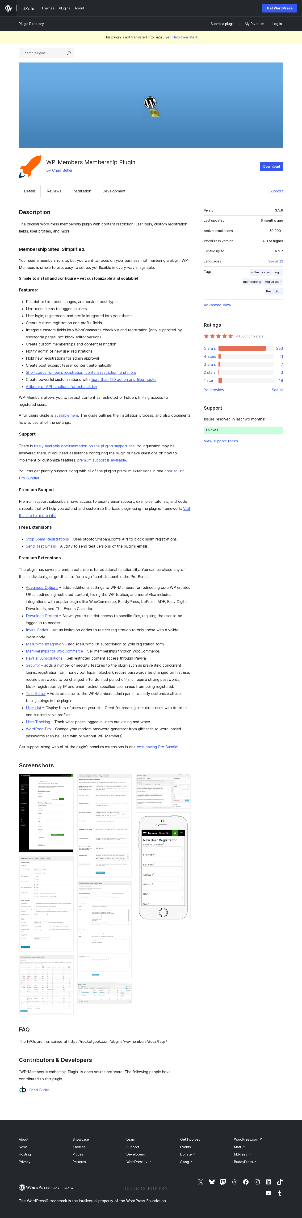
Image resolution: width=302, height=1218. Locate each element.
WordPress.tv (138, 1162)
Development (114, 191)
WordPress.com (248, 1139)
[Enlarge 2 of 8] (67, 862)
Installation (81, 191)
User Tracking (38, 721)
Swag (186, 1162)
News (23, 1147)
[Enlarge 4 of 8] (125, 780)
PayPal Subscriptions (44, 658)
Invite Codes (37, 630)
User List (33, 707)
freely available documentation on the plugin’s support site (84, 446)
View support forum (221, 441)
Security (33, 665)
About (23, 1139)
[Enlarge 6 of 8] (125, 988)
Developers (135, 1154)
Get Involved (190, 1139)
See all (277, 389)
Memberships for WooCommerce (54, 651)
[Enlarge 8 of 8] (184, 818)
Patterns (79, 1162)
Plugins (78, 1154)
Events (185, 1147)
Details (30, 191)
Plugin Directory (31, 24)
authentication (261, 272)
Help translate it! (185, 37)
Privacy (24, 1162)
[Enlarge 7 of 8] (184, 780)
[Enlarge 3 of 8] (67, 961)
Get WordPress (280, 8)
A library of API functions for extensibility (61, 386)
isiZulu (68, 1188)
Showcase (81, 1139)
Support (276, 191)
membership (252, 281)
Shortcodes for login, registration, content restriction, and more (81, 372)
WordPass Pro (38, 729)
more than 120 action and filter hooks (123, 379)
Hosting (25, 1154)
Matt (239, 1147)
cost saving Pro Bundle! (157, 746)
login (277, 272)
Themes (79, 1147)
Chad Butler (62, 170)
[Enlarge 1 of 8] (67, 780)
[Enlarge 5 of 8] (125, 887)
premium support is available (101, 460)
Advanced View (217, 305)
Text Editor (36, 693)
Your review (214, 389)
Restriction (273, 291)
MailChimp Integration (45, 644)
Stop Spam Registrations (47, 539)
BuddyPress (245, 1162)
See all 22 (275, 261)
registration (273, 281)
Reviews (54, 191)
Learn (130, 1139)
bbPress (242, 1154)
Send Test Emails (41, 546)
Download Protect (42, 615)
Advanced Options (42, 587)
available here (66, 415)
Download (271, 166)
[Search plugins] (69, 53)
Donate (188, 1154)
